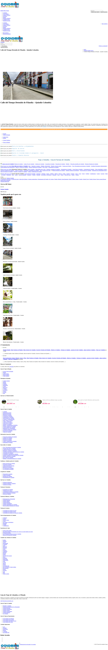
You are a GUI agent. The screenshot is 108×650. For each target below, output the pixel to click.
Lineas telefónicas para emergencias (7, 167)
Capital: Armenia (6, 380)
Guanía (98, 173)
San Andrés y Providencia (46, 174)
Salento (4, 382)
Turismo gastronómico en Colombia (10, 504)
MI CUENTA (105, 23)
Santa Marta (5, 559)
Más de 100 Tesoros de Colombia (9, 535)
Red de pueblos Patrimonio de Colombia (11, 505)
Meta (13, 174)
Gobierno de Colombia (39, 164)
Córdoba (87, 173)
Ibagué (4, 569)
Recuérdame (4, 46)
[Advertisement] (54, 62)
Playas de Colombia (7, 494)
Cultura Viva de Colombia (29, 164)
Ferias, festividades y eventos (101, 169)
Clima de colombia (6, 475)
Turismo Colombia (10, 178)
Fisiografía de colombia (7, 474)
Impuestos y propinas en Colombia (10, 450)
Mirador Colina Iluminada (63, 179)
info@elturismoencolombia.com (6, 600)
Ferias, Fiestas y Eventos (8, 420)
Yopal (4, 549)
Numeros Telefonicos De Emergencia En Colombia (13, 455)
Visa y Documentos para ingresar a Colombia (81, 166)
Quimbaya (5, 384)
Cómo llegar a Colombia (8, 422)
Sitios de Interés (6, 374)
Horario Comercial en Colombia (35, 167)
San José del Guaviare (7, 555)
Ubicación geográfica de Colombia (77, 164)
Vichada (77, 174)
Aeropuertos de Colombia (8, 453)
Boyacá (60, 173)
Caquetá (68, 173)
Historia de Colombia (18, 164)
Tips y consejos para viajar (45, 170)
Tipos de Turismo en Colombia (6, 171)
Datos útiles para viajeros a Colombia (20, 166)
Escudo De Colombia (7, 464)
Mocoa (4, 563)
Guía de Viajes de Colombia (29, 173)
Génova (4, 391)
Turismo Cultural (6, 610)
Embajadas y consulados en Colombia (31, 170)
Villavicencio (5, 560)
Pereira (4, 564)
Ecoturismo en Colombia (8, 489)
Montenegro (5, 385)
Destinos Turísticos (6, 18)
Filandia (44, 126)
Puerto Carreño (6, 573)
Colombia (5, 12)
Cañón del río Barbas (23, 179)
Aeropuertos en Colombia (53, 167)
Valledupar (5, 551)
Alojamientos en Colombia (66, 169)
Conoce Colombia (30, 169)
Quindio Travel (86, 179)
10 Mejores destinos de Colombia (9, 429)
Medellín (4, 628)
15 (1, 177)
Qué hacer (5, 16)
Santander (54, 174)
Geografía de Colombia (49, 164)
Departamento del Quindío (43, 179)
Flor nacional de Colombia (8, 468)
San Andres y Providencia (8, 522)
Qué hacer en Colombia (7, 430)
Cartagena (5, 544)
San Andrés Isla (6, 632)
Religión (67, 164)
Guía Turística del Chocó (8, 622)
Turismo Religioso (6, 500)
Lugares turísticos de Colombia (9, 427)
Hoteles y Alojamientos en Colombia (10, 425)
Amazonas (38, 173)
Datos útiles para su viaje (41, 169)
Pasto (4, 561)
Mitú (4, 572)
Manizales (5, 546)
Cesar (80, 173)
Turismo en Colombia (7, 424)
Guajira (4, 518)
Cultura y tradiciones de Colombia (9, 441)
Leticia (4, 540)
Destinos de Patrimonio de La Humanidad (11, 606)
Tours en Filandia (6, 142)
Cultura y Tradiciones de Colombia (35, 171)
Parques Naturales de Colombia (9, 492)
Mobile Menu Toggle (4, 10)
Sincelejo (5, 570)
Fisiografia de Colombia (60, 164)
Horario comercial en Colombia (9, 456)
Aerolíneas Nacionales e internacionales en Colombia (13, 451)
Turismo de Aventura (7, 484)
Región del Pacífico (7, 532)
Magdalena (8, 174)
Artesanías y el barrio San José (12, 179)
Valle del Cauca (67, 174)
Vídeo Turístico (6, 375)
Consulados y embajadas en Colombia (10, 454)
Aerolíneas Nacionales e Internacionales (99, 166)
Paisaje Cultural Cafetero (74, 179)
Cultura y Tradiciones (7, 421)
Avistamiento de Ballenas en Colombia (10, 491)
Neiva (4, 556)
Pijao (4, 393)
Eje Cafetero (51, 179)
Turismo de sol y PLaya (7, 490)
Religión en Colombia (7, 439)
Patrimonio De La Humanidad (9, 428)
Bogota (4, 553)
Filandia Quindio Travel (88, 50)
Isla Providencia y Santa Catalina (9, 567)
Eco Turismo (5, 613)
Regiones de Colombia (7, 476)
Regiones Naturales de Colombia (91, 164)
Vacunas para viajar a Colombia (9, 448)
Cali (4, 571)
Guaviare (102, 173)
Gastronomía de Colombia (89, 169)
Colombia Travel (6, 19)
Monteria (5, 552)
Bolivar (56, 173)
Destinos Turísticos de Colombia (9, 426)
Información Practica (7, 413)
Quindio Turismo (92, 179)
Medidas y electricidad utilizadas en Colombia (12, 458)
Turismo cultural (6, 501)
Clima (29, 166)
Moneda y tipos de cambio (56, 166)
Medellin (4, 541)
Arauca (47, 173)
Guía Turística (6, 13)
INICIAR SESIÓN (104, 12)
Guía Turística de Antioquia (8, 618)
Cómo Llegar (5, 137)
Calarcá (4, 386)
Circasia (4, 392)
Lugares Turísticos (6, 15)
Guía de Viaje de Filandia (8, 371)
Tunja (4, 545)
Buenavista (5, 387)
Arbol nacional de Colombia (8, 465)
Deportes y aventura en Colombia (53, 169)
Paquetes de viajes (6, 20)
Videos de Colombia (7, 431)
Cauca (76, 173)
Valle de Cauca (6, 520)
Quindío (80, 179)
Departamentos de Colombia (8, 477)
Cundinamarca (93, 173)
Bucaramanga (5, 568)
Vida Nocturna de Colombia (8, 418)
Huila (106, 173)
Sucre (58, 174)
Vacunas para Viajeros (66, 166)
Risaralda (38, 174)
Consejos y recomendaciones (8, 419)
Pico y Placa (45, 167)
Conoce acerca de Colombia (8, 164)
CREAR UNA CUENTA (95, 12)
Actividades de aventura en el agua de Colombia (12, 512)
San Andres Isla (6, 565)
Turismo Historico (6, 502)
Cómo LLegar (6, 373)
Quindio (34, 174)
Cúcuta (4, 562)
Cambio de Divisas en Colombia (9, 449)
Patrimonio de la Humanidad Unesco (99, 170)
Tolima (62, 174)
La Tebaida (5, 389)
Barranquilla (5, 543)
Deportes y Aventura (7, 605)
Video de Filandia (6, 134)
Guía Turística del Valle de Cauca (9, 620)
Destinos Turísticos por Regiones (72, 170)
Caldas (64, 173)
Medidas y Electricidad (45, 166)
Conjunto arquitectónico (32, 179)
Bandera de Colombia (7, 466)
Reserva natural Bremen (101, 179)
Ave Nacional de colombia (8, 469)
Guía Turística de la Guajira (8, 619)
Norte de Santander (22, 174)
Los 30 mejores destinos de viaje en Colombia (12, 533)
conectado (11, 366)
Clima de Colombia (19, 170)
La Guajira (3, 174)
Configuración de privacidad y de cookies (27, 644)
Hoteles (4, 17)
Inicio (85, 49)
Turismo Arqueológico (7, 503)
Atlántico (52, 173)
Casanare (72, 173)
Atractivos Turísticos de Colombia (7, 170)
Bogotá (4, 630)
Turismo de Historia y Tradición (9, 483)
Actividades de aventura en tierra (9, 511)
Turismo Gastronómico (7, 611)
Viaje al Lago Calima (7, 530)
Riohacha (5, 558)
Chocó (83, 173)
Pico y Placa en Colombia (8, 457)
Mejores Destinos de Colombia (59, 170)
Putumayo (29, 174)
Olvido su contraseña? (103, 45)
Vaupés (73, 174)
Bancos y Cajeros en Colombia (22, 167)
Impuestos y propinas (36, 166)
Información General (7, 412)
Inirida (4, 554)
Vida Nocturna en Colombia (85, 170)
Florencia (5, 547)
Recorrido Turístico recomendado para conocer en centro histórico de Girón (18, 531)
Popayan (4, 550)
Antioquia (43, 173)
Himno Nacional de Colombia (9, 463)
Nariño (16, 174)
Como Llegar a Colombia (77, 169)
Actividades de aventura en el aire (9, 510)
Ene (2, 177)
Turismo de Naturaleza (7, 482)
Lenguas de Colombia (7, 440)
